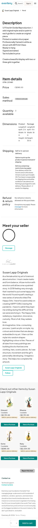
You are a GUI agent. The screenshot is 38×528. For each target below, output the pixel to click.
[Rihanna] (28, 411)
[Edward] (9, 411)
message (18, 207)
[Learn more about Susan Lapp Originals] (9, 262)
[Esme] (9, 445)
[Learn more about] (9, 235)
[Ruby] (28, 445)
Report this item (27, 471)
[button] (18, 3)
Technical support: (8, 484)
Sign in (28, 3)
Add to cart (27, 523)
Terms (18, 515)
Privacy (23, 515)
